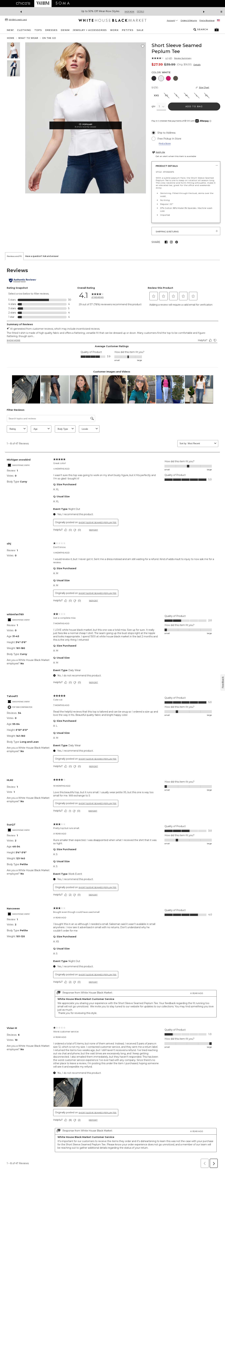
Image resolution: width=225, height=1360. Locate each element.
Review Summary (182, 58)
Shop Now (128, 11)
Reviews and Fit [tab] (14, 256)
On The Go (49, 38)
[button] (216, 29)
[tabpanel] (112, 715)
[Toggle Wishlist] (142, 46)
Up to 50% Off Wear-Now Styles (98, 11)
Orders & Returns (189, 20)
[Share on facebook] (166, 242)
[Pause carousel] (221, 12)
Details (197, 64)
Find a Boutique (206, 20)
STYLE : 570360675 (165, 172)
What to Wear (28, 38)
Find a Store (165, 143)
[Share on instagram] (171, 242)
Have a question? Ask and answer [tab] (42, 256)
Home (10, 38)
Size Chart (204, 87)
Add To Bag (194, 106)
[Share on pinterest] (176, 242)
